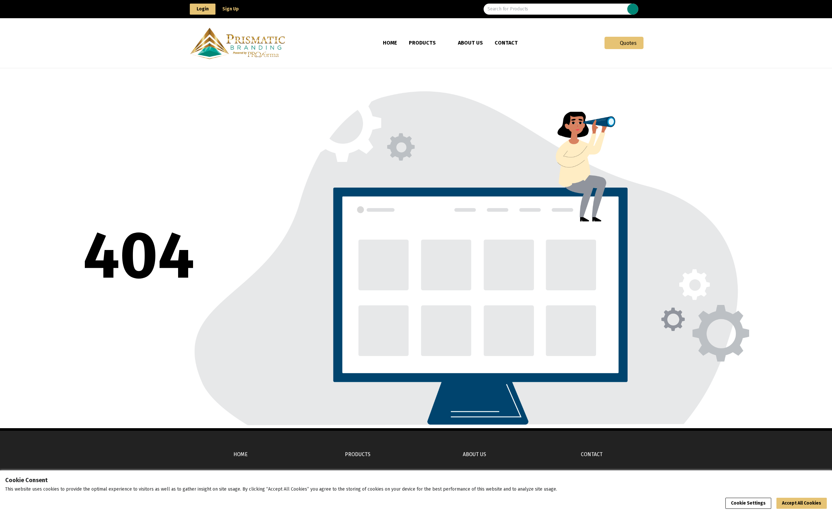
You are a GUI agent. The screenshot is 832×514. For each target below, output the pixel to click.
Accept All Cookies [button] (801, 503)
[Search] (632, 9)
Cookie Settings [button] (748, 503)
